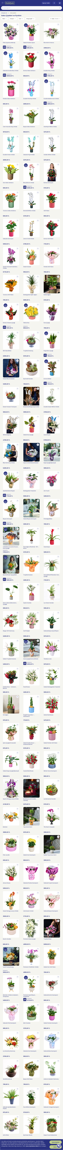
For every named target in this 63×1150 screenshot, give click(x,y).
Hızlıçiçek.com (4, 13)
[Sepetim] (60, 3)
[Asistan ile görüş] (59, 1146)
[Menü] (2, 2)
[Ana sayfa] (10, 3)
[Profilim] (54, 3)
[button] (31, 8)
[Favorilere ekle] (17, 24)
